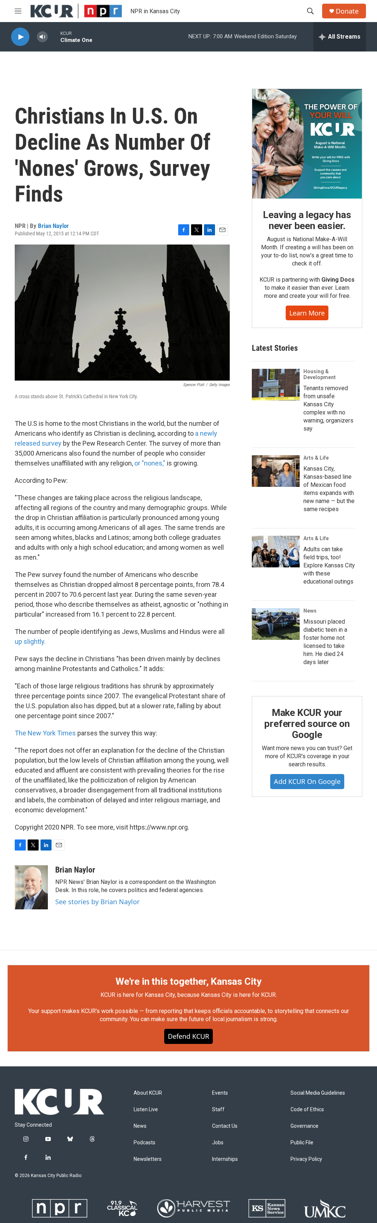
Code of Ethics (307, 1109)
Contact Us (224, 1126)
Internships (225, 1159)
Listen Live (146, 1109)
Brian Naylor (53, 225)
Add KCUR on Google (307, 781)
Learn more (307, 313)
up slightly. (30, 641)
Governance (304, 1126)
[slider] (54, 36)
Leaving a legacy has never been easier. (307, 220)
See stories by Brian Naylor (97, 901)
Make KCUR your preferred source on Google (306, 723)
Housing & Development (319, 374)
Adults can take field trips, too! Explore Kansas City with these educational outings (329, 565)
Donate (347, 11)
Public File (301, 1142)
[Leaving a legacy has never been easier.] (307, 144)
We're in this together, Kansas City (188, 981)
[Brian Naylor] (31, 887)
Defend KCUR (188, 1036)
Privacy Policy (306, 1159)
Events (220, 1093)
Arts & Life (316, 458)
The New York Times (45, 733)
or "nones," (149, 463)
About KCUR (148, 1093)
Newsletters (148, 1159)
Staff (218, 1109)
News (310, 611)
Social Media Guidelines (317, 1093)
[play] (20, 37)
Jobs (217, 1142)
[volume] (42, 37)
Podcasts (144, 1142)
